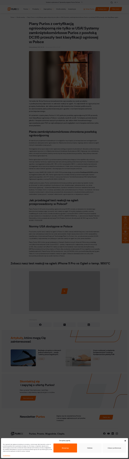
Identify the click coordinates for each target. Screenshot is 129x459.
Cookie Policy (6, 455)
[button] (125, 441)
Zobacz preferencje (114, 448)
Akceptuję (65, 448)
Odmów (89, 448)
